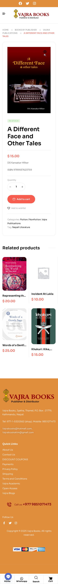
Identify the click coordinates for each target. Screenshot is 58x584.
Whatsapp (21, 581)
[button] (45, 53)
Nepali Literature (21, 227)
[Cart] (50, 578)
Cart (50, 581)
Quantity (11, 180)
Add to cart (23, 199)
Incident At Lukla (42, 294)
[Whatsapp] (21, 578)
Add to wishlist (18, 208)
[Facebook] (20, 3)
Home (5, 30)
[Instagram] (34, 3)
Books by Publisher (26, 30)
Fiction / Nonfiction (30, 219)
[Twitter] (27, 3)
